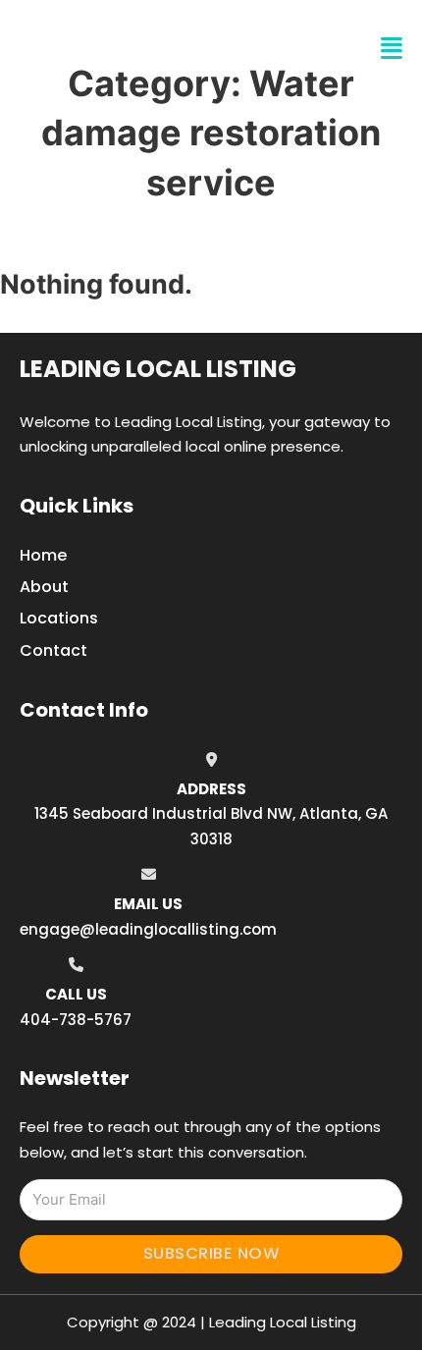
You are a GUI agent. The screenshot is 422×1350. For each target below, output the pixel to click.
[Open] (391, 48)
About (44, 586)
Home (43, 555)
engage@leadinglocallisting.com (148, 929)
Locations (59, 618)
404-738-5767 (76, 1019)
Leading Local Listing (158, 368)
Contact (53, 650)
